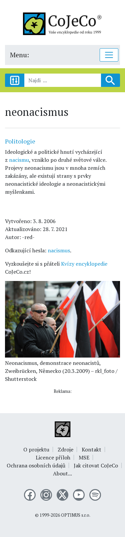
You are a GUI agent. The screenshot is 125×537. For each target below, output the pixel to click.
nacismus (59, 250)
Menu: (19, 54)
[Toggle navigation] (109, 55)
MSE (84, 457)
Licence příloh (53, 457)
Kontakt (91, 449)
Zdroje (65, 449)
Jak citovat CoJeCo (96, 465)
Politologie (20, 141)
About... (62, 473)
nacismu (19, 159)
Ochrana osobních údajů (36, 465)
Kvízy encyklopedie (84, 263)
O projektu (36, 449)
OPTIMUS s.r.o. (75, 515)
